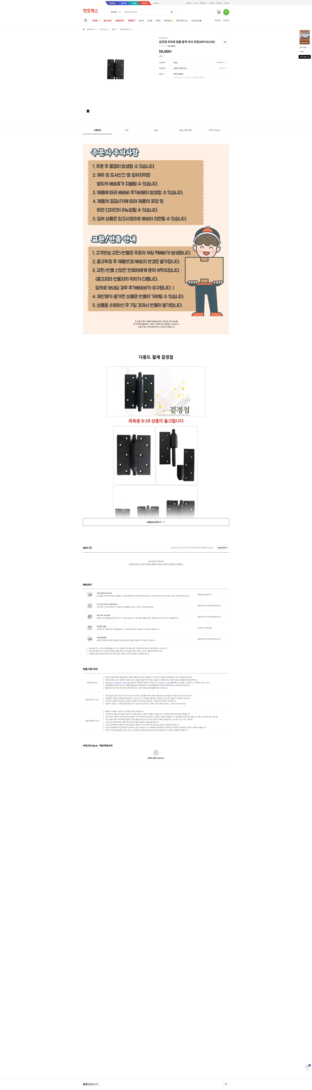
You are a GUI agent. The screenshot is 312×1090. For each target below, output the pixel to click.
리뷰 (127, 130)
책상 (113, 29)
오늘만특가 (119, 20)
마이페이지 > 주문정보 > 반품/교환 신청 (119, 682)
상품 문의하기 (222, 547)
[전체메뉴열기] (85, 20)
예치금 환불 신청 (305, 57)
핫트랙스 (114, 12)
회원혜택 (202, 3)
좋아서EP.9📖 (182, 20)
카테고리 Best (214, 130)
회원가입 (189, 3)
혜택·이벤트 (303, 47)
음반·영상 (107, 20)
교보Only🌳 (196, 20)
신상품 (150, 20)
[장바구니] (218, 12)
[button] (225, 42)
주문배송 (211, 3)
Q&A (156, 130)
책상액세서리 (125, 29)
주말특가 (131, 20)
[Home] (84, 29)
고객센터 (226, 3)
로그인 (196, 3)
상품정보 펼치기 (154, 522)
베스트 (141, 20)
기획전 (302, 51)
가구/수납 (102, 29)
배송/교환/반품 (185, 130)
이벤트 (158, 20)
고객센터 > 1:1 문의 (164, 682)
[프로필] (226, 12)
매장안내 (219, 3)
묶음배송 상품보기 (198, 77)
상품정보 (97, 130)
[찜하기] (226, 1084)
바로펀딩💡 (168, 20)
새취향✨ (96, 20)
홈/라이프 (90, 29)
